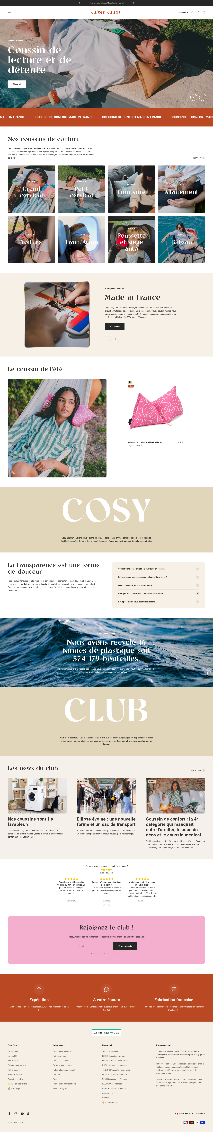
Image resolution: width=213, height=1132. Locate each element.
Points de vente (59, 1056)
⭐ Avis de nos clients (17, 1084)
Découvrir (17, 79)
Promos (105, 1098)
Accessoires (107, 1093)
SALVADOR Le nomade (112, 1084)
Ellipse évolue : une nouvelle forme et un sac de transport (106, 821)
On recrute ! (13, 1051)
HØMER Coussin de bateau (114, 1088)
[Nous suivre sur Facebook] (9, 1113)
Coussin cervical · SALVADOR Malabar (145, 442)
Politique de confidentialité (64, 1084)
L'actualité (12, 1056)
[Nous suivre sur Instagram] (16, 1113)
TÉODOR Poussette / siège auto (116, 1070)
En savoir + (115, 326)
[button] (104, 906)
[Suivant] (133, 3)
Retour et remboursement (64, 1070)
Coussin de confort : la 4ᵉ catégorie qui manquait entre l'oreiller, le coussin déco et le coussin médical (173, 827)
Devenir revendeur (15, 1079)
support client (110, 1007)
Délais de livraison (61, 1060)
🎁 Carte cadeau (109, 1102)
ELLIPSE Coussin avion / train (115, 1060)
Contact (56, 1074)
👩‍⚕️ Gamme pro (14, 1088)
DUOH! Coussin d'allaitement (114, 1065)
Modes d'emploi (15, 1074)
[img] (106, 869)
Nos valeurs (13, 1060)
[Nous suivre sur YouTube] (22, 1113)
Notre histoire (13, 1070)
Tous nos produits (110, 1051)
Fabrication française (17, 1065)
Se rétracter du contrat (62, 1065)
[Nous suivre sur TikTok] (28, 1113)
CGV (55, 1079)
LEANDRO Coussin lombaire (114, 1074)
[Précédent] (79, 3)
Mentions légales (60, 1088)
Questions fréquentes (62, 1051)
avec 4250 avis (106, 873)
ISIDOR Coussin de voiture (113, 1056)
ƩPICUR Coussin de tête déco (114, 1079)
